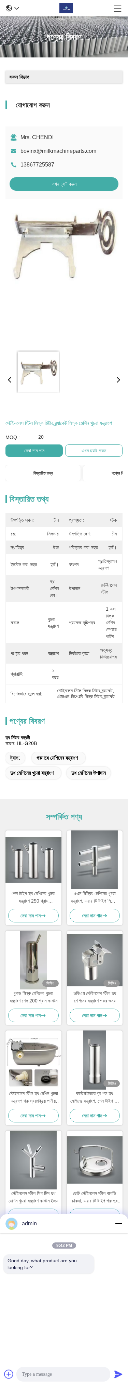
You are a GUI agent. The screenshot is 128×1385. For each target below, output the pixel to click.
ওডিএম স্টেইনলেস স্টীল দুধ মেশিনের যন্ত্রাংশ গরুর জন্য (94, 996)
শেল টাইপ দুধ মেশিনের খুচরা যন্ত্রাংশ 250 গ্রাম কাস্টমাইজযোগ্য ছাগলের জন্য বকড (33, 898)
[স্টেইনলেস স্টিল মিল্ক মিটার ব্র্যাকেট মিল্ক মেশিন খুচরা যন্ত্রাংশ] (63, 274)
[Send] (118, 1374)
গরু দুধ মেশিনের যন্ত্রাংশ (57, 758)
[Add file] (9, 1374)
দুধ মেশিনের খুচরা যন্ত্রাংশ (32, 773)
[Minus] (118, 1224)
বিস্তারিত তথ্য (43, 473)
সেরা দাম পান (34, 450)
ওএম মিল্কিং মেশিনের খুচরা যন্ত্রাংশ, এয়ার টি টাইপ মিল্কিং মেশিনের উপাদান (94, 898)
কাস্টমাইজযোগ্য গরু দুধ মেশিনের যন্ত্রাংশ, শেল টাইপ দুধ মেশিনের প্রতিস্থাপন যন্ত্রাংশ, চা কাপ (95, 1098)
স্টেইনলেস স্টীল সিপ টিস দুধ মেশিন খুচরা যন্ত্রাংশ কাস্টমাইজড (33, 1196)
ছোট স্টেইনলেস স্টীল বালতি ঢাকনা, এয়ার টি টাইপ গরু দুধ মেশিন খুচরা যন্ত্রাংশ (94, 1197)
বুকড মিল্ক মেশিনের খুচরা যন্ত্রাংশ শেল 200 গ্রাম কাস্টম (33, 996)
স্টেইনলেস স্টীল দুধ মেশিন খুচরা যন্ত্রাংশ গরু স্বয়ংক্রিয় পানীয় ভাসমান (33, 1098)
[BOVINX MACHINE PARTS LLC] (66, 8)
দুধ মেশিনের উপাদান (88, 773)
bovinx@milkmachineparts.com (58, 151)
